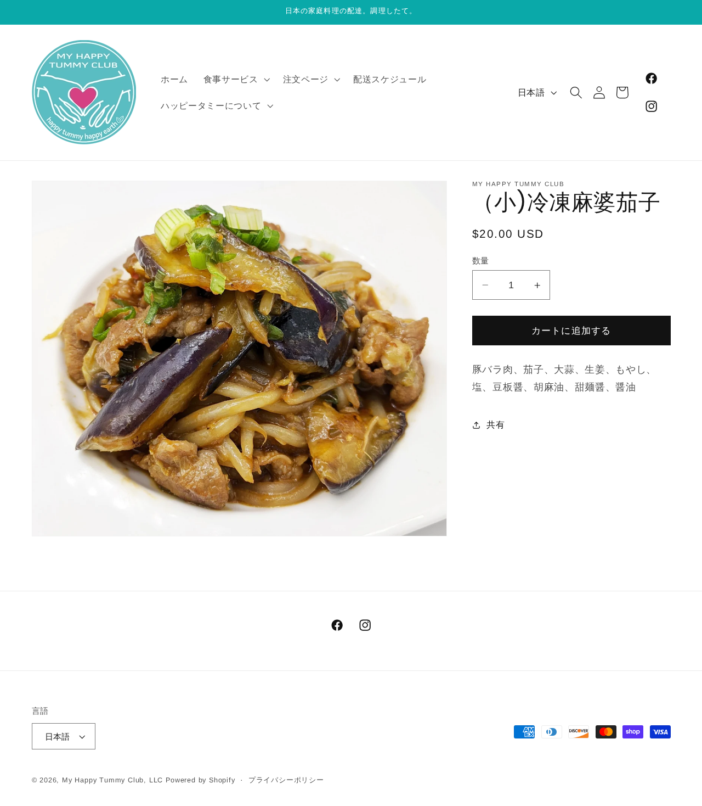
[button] (235, 79)
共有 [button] (495, 425)
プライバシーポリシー (286, 780)
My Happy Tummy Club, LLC (112, 780)
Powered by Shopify (200, 780)
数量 (480, 260)
